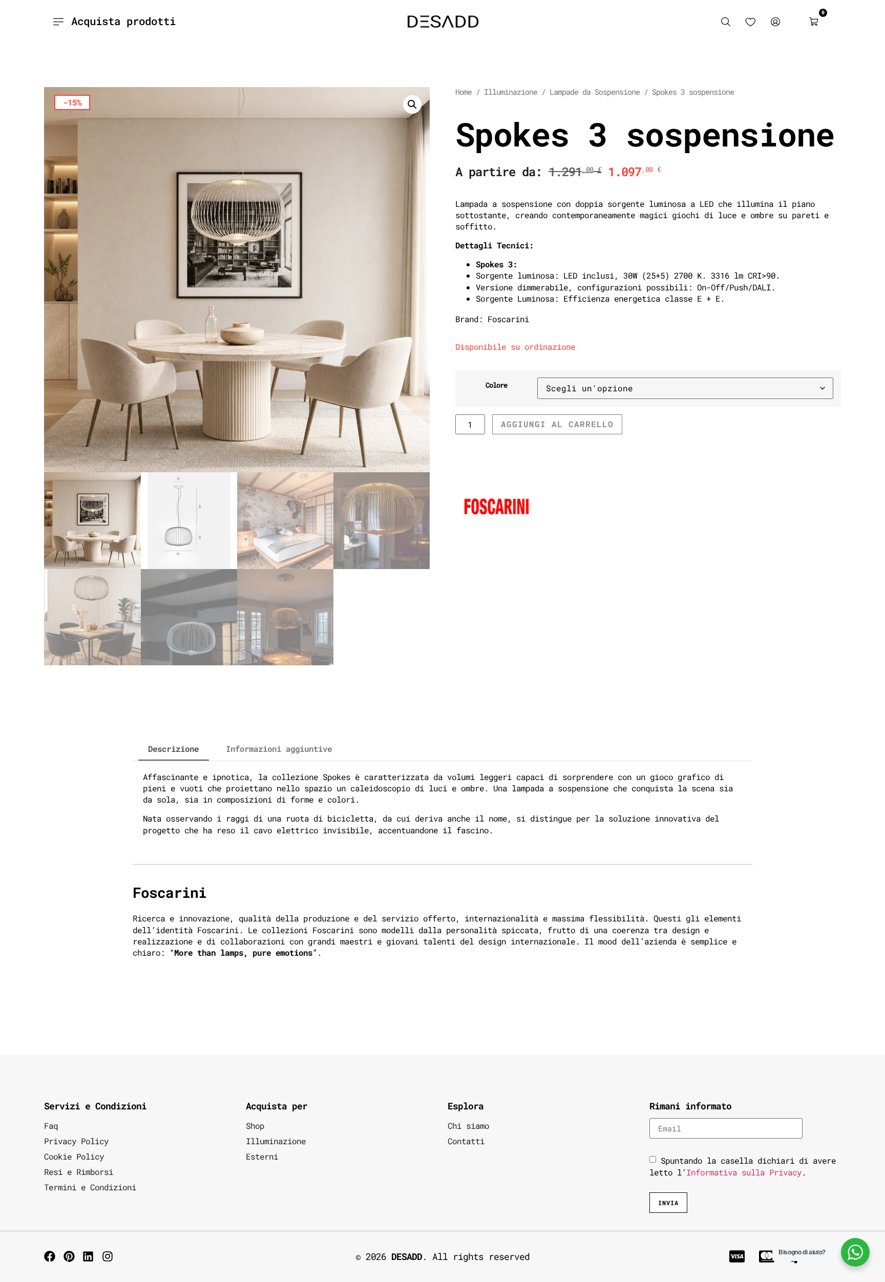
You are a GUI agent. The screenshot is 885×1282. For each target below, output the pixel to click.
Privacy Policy (76, 1141)
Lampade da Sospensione (595, 92)
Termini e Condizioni (90, 1187)
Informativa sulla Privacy (744, 1171)
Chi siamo (468, 1125)
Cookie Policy (74, 1156)
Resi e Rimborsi (78, 1171)
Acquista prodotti (123, 21)
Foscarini (508, 318)
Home (463, 92)
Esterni (262, 1156)
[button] (412, 104)
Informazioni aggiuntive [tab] (279, 748)
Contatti (466, 1141)
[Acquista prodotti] (58, 21)
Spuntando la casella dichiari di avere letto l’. (742, 1166)
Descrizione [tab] (173, 748)
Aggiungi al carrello (557, 423)
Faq (51, 1125)
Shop (255, 1125)
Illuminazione (510, 92)
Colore (496, 385)
